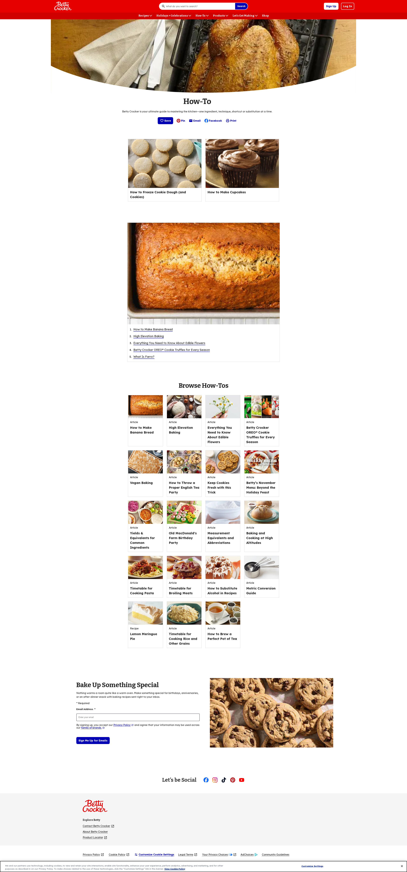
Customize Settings (312, 866)
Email (197, 121)
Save (167, 120)
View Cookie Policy (174, 868)
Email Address (85, 709)
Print (233, 120)
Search (241, 6)
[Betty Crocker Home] (62, 6)
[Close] (401, 866)
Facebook (215, 120)
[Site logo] (96, 807)
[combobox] (199, 6)
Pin (183, 120)
